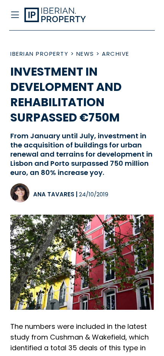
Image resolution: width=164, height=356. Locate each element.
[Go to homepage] (65, 15)
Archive (115, 54)
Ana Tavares (53, 194)
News (85, 54)
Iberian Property (39, 54)
